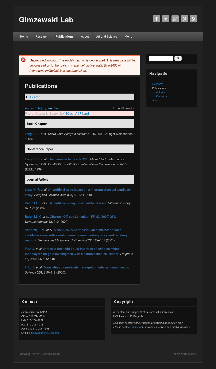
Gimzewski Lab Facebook (156, 18)
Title (37, 108)
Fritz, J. (30, 248)
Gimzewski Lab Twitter (165, 18)
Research (41, 36)
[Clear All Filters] (77, 113)
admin (134, 327)
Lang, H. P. (32, 133)
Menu (128, 36)
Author (29, 108)
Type (46, 108)
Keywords (161, 96)
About (85, 36)
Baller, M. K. (33, 203)
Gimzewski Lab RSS (193, 18)
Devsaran (190, 354)
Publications (64, 36)
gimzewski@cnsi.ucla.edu (44, 332)
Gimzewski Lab (51, 354)
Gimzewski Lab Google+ (175, 18)
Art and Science (106, 36)
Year (57, 108)
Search (35, 97)
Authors (160, 92)
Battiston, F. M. (35, 229)
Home (24, 36)
